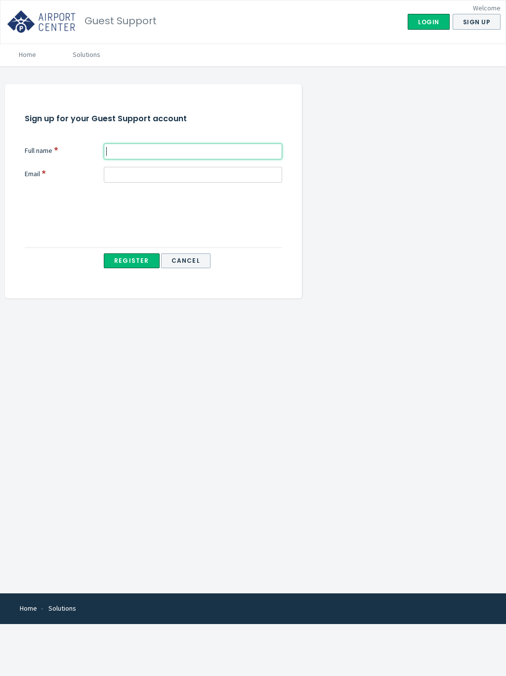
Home (27, 54)
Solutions (86, 54)
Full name (38, 150)
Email (32, 173)
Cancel (185, 260)
